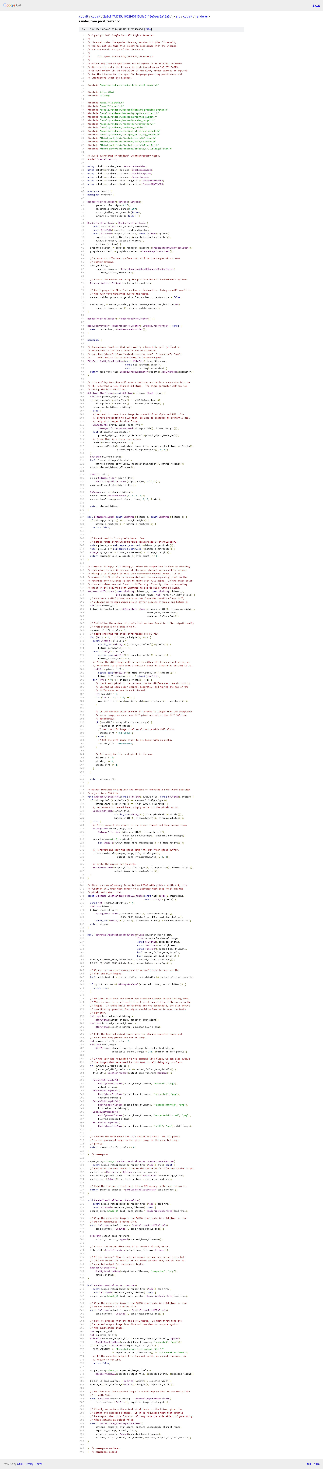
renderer (201, 16)
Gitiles (20, 1463)
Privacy (29, 1463)
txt (309, 1463)
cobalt (83, 16)
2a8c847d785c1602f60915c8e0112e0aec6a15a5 (136, 16)
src (178, 16)
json (317, 1463)
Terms (38, 1463)
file (148, 29)
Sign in (316, 5)
